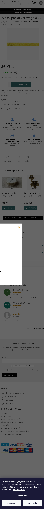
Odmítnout (11, 503)
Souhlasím (32, 503)
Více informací (19, 489)
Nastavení (22, 495)
